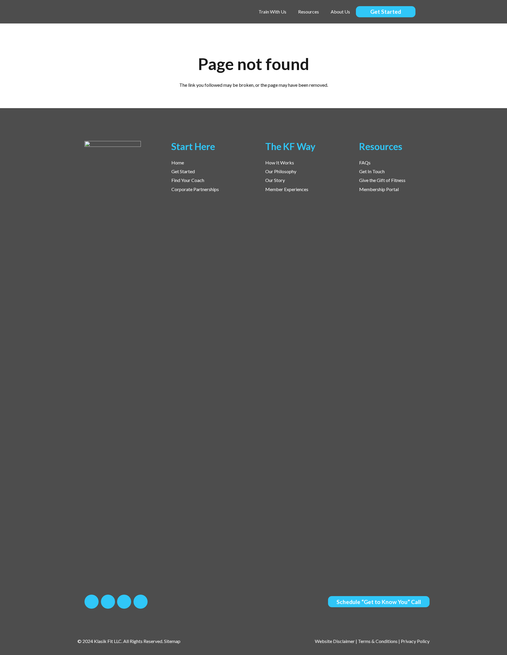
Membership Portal (379, 189)
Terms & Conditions (378, 641)
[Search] (427, 11)
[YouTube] (140, 602)
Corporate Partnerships (195, 189)
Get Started (183, 171)
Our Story (275, 180)
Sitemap (172, 641)
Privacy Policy (415, 641)
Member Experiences (286, 189)
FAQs (365, 162)
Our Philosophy (280, 171)
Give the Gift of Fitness (382, 180)
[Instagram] (124, 602)
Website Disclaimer (335, 641)
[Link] (113, 12)
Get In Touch (372, 171)
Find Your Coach (187, 180)
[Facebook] (91, 602)
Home (177, 162)
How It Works (279, 162)
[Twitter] (108, 602)
